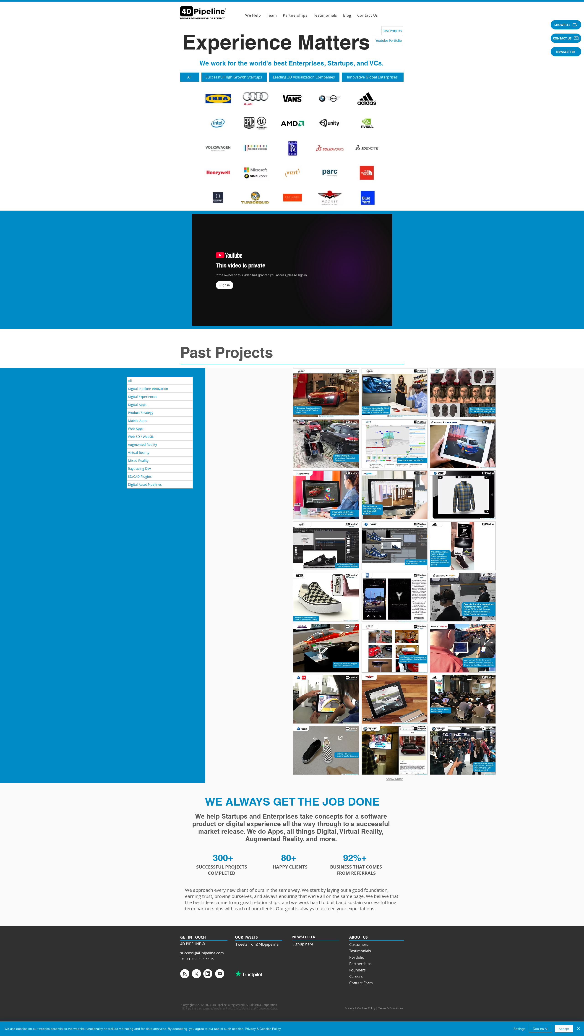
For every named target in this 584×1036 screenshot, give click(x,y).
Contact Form (361, 982)
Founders (357, 970)
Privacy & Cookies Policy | (361, 1008)
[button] (566, 25)
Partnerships (360, 963)
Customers (358, 944)
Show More (394, 779)
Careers (356, 976)
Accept (564, 1029)
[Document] (184, 973)
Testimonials (360, 950)
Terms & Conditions (391, 1008)
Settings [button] (519, 1029)
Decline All (540, 1029)
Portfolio (356, 957)
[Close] (578, 1028)
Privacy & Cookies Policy (263, 1029)
